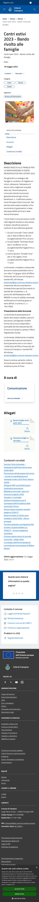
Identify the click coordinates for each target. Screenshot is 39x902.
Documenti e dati (7, 712)
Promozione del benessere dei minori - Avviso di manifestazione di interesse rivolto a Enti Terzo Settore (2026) (19, 478)
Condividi (8, 73)
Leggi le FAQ (5, 844)
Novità (12, 18)
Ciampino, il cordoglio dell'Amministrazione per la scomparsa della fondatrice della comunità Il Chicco (17, 502)
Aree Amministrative (9, 697)
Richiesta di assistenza (9, 847)
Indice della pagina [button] (13, 130)
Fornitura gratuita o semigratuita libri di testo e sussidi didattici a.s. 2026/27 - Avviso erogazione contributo (19, 529)
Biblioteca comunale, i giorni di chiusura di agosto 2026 (16, 493)
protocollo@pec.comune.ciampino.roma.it (21, 282)
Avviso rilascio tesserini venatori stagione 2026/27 (17, 511)
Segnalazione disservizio (10, 841)
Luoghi (3, 794)
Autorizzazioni (6, 762)
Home (5, 18)
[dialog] (19, 883)
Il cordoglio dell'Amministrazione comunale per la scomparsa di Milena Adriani (19, 545)
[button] (19, 898)
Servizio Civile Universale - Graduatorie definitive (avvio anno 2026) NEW (18, 467)
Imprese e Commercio (9, 733)
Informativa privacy (8, 864)
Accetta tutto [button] (19, 889)
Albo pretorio (6, 861)
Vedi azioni (18, 73)
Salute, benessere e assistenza (12, 759)
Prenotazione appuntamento (11, 838)
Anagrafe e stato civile (9, 724)
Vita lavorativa (6, 730)
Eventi (3, 797)
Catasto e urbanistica (9, 736)
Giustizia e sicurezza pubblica (12, 750)
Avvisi (3, 783)
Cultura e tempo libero (9, 727)
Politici (3, 706)
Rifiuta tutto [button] (19, 894)
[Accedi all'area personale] (30, 2)
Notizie (20, 18)
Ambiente (4, 756)
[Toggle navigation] (4, 9)
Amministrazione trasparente (12, 858)
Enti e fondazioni (7, 703)
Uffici (3, 700)
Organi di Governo (8, 694)
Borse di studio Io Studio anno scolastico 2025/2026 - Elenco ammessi (16, 518)
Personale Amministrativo (10, 709)
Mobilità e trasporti (8, 739)
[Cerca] (34, 9)
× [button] (36, 867)
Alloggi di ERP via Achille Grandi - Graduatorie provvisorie (17, 487)
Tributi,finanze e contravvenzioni (13, 753)
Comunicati (5, 780)
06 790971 (19, 826)
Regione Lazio (8, 2)
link (13, 884)
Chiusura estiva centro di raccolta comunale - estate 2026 (17, 538)
